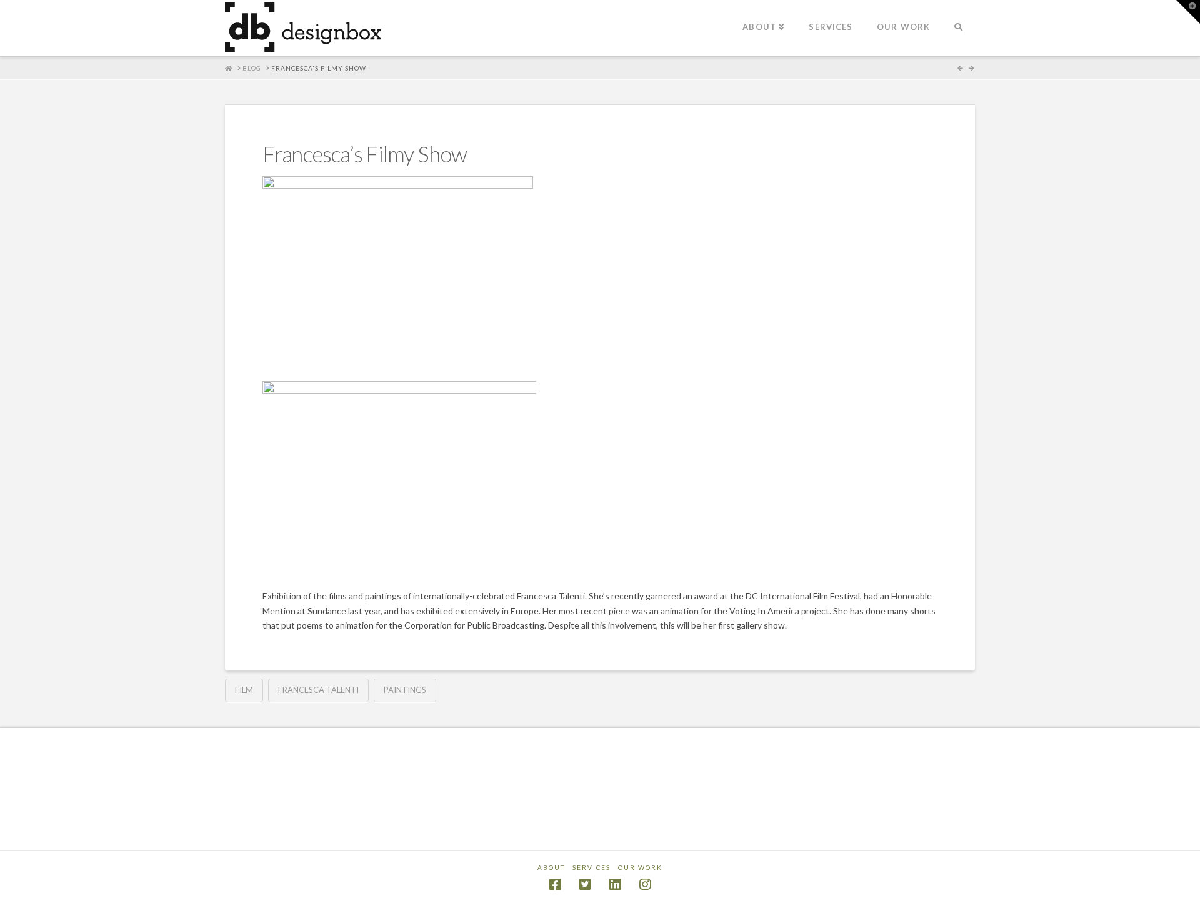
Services (591, 867)
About (551, 867)
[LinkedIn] (615, 884)
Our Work (640, 867)
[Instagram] (645, 884)
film (244, 690)
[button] (1188, 12)
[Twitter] (585, 884)
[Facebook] (555, 884)
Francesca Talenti (318, 690)
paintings (405, 690)
